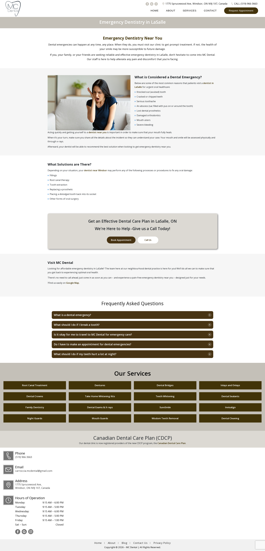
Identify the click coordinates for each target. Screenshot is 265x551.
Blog (124, 543)
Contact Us (140, 543)
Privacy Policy (162, 543)
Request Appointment (241, 10)
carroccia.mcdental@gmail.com (33, 470)
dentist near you (97, 132)
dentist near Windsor (95, 170)
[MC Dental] (13, 8)
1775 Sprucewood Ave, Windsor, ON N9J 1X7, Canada (196, 3)
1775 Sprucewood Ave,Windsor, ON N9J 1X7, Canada (32, 486)
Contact (210, 10)
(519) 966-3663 (23, 457)
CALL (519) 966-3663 (245, 3)
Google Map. (73, 282)
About (170, 10)
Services (189, 10)
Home (155, 10)
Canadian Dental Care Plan (171, 443)
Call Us (148, 240)
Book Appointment (121, 240)
